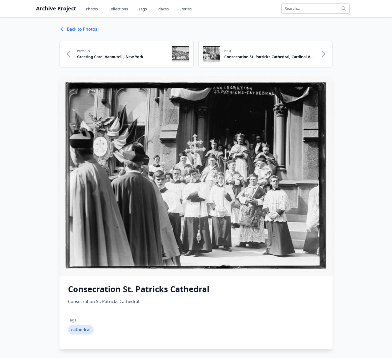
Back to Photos (82, 29)
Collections (118, 8)
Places (163, 8)
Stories (185, 8)
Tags (143, 8)
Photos (92, 8)
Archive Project (56, 8)
